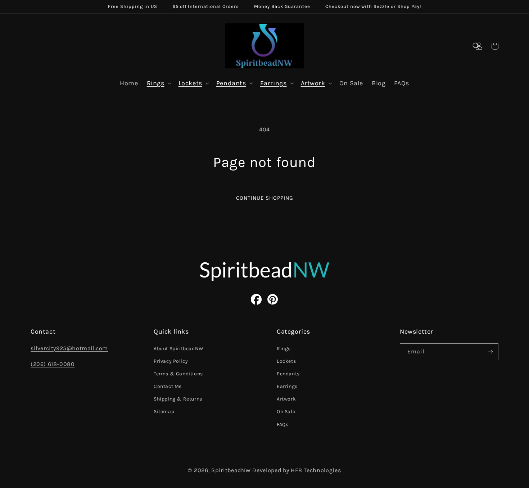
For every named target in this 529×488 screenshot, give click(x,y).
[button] (476, 46)
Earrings (273, 83)
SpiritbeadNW (230, 470)
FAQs (282, 424)
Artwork (313, 83)
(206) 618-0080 (52, 364)
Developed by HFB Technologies (296, 470)
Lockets (190, 83)
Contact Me (168, 386)
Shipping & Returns (178, 399)
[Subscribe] (490, 351)
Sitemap (164, 411)
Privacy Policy (171, 361)
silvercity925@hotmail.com (69, 348)
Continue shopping (264, 198)
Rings (155, 83)
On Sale (286, 411)
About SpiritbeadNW (179, 348)
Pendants (231, 83)
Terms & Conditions (178, 374)
